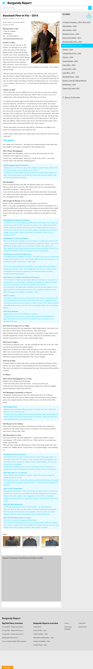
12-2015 (66, 14)
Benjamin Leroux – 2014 (70, 34)
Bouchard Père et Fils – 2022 (10, 547)
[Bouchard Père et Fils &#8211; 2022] (11, 541)
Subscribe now (82, 627)
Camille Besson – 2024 (40, 645)
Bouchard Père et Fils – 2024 (29, 547)
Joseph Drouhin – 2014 (70, 61)
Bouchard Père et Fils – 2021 (49, 547)
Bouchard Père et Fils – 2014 (20, 15)
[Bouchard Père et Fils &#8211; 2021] (50, 541)
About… (67, 623)
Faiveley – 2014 (67, 57)
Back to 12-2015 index (72, 97)
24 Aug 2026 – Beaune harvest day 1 (13, 634)
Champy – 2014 (67, 49)
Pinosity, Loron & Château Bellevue (74, 80)
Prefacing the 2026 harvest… (10, 637)
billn (22, 18)
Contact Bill (81, 623)
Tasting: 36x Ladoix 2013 (70, 88)
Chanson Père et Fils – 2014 (71, 53)
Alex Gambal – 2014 (69, 30)
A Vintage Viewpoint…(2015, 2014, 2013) (76, 22)
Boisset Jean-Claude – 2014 (71, 38)
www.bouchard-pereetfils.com (13, 38)
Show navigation (3, 3)
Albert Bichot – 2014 (69, 26)
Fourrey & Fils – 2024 (39, 630)
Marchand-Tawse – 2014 (70, 77)
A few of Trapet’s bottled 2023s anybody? (14, 641)
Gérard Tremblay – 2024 (40, 634)
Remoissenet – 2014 (69, 84)
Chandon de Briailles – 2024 (41, 641)
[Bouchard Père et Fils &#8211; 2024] (31, 541)
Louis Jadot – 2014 (68, 65)
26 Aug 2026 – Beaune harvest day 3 (13, 627)
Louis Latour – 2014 (69, 69)
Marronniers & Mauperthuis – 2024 (43, 637)
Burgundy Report (19, 3)
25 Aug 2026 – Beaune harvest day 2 (13, 630)
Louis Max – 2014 (68, 73)
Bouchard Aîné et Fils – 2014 (72, 42)
